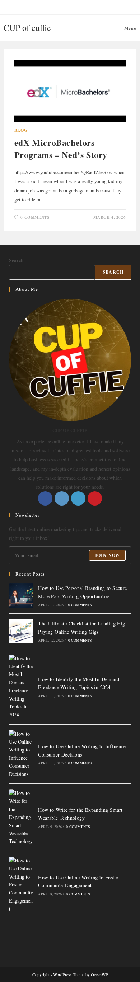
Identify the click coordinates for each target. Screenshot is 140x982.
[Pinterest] (95, 498)
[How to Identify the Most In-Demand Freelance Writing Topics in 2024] (21, 687)
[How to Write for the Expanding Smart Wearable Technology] (21, 817)
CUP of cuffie (27, 27)
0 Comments (34, 217)
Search (16, 260)
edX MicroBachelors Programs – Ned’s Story (60, 148)
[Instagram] (62, 498)
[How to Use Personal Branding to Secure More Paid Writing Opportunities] (21, 595)
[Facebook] (45, 498)
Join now (107, 555)
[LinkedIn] (78, 498)
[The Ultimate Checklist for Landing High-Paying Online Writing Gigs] (21, 631)
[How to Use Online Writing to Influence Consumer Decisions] (21, 754)
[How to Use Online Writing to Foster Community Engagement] (21, 885)
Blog (20, 130)
